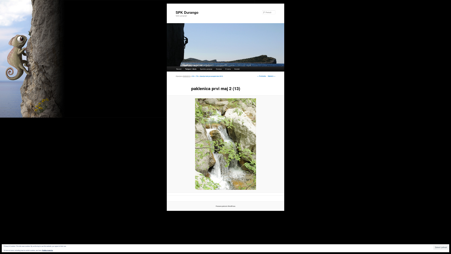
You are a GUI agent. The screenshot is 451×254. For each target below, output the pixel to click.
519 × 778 (195, 76)
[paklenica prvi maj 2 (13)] (225, 144)
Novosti (178, 69)
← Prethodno (261, 76)
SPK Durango (187, 12)
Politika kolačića (47, 250)
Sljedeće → (271, 76)
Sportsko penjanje (206, 69)
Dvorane (219, 69)
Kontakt (237, 69)
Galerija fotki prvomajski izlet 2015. (211, 76)
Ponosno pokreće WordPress (225, 206)
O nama (228, 69)
